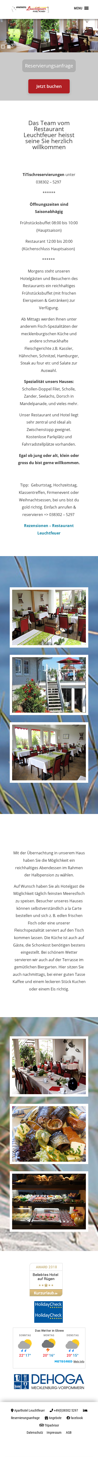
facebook (77, 1418)
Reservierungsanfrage (49, 65)
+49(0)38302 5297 (66, 1410)
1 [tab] (3, 47)
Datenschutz (35, 1432)
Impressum (54, 1432)
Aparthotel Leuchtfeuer (29, 1410)
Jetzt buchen (49, 86)
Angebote (55, 1418)
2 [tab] (9, 47)
